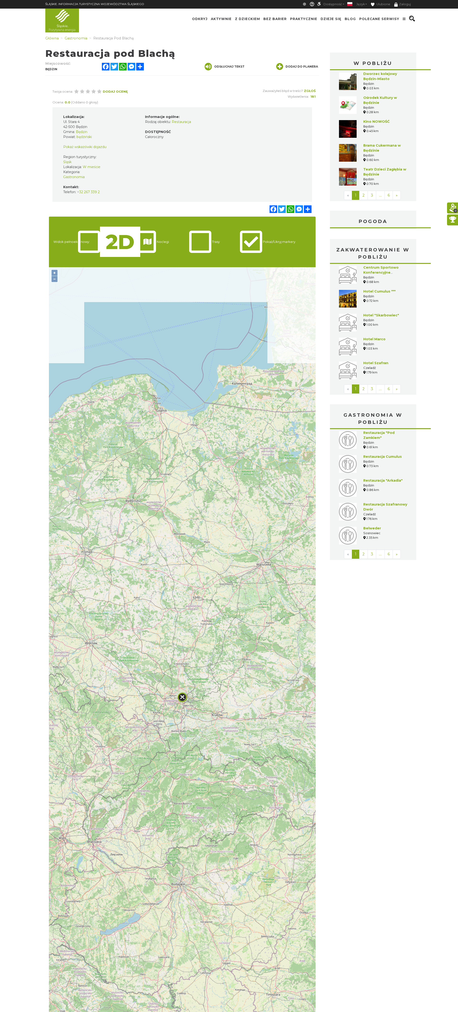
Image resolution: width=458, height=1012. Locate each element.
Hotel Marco (374, 339)
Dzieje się (331, 19)
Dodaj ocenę (115, 91)
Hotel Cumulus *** (379, 291)
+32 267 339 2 (88, 192)
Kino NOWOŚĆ (376, 121)
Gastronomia (74, 177)
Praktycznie (303, 19)
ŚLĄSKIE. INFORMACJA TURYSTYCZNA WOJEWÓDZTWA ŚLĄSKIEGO (94, 4)
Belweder (372, 528)
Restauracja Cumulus (382, 456)
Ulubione (383, 4)
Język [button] (360, 4)
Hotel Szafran (375, 363)
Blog (350, 19)
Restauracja (181, 122)
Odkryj (200, 19)
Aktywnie (221, 19)
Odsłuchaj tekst (229, 66)
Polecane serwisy (379, 19)
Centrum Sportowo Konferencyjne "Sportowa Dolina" (381, 272)
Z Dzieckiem (247, 19)
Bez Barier (275, 19)
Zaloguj (405, 4)
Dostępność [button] (332, 4)
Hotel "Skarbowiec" (381, 315)
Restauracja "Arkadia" (383, 480)
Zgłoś (310, 91)
